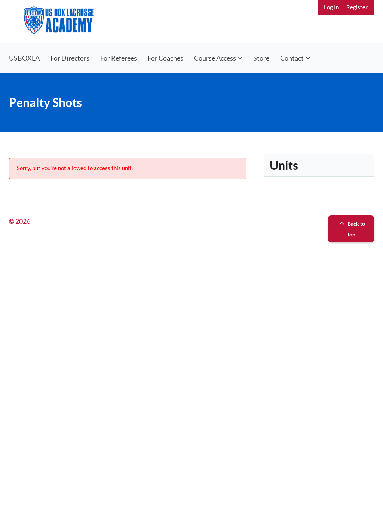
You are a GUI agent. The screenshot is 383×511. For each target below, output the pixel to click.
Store (261, 58)
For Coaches (165, 58)
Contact (292, 58)
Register (357, 7)
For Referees (118, 58)
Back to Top (355, 229)
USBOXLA (24, 58)
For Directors (69, 58)
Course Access (215, 58)
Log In (331, 7)
